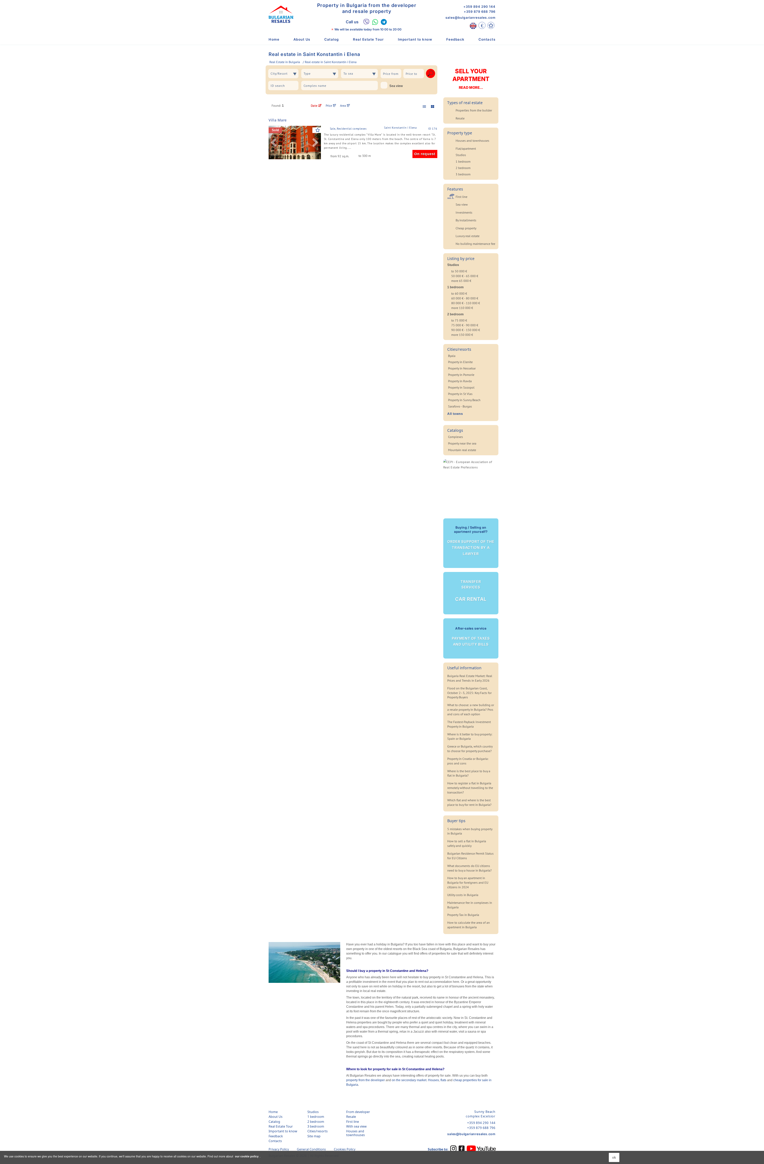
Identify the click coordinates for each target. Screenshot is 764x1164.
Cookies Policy (344, 1149)
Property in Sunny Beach (464, 400)
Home (274, 39)
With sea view (356, 1126)
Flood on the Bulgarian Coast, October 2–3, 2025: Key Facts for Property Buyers (469, 692)
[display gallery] (431, 106)
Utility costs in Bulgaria (462, 895)
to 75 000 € (459, 320)
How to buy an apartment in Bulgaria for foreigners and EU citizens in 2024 (467, 882)
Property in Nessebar (462, 368)
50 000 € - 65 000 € (464, 276)
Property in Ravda (460, 381)
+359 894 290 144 (479, 7)
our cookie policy (247, 1156)
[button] (274, 142)
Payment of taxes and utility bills (471, 636)
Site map (314, 1136)
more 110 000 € (462, 308)
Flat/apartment (466, 149)
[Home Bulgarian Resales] (281, 14)
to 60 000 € (459, 293)
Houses (433, 1080)
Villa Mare (278, 120)
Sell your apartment (470, 78)
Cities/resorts (317, 1131)
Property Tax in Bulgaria (463, 915)
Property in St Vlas (460, 394)
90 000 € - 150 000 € (465, 330)
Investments (464, 212)
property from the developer (365, 1080)
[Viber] (366, 22)
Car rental (470, 591)
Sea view (396, 86)
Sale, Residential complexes (348, 128)
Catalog (331, 39)
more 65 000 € (461, 281)
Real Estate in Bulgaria (284, 62)
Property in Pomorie (461, 375)
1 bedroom (463, 161)
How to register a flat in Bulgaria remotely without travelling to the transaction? (470, 787)
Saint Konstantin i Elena (400, 127)
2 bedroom (463, 168)
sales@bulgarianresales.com (470, 18)
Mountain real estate (462, 450)
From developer (358, 1112)
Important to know (415, 39)
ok (614, 1157)
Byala (451, 356)
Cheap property (466, 228)
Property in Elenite (460, 362)
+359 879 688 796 (479, 12)
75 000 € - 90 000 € (464, 325)
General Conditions (311, 1149)
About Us (301, 39)
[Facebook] (462, 1148)
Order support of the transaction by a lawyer (470, 540)
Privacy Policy (279, 1149)
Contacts (486, 39)
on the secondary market (409, 1080)
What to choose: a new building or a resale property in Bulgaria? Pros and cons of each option (470, 709)
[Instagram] (453, 1148)
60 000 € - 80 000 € (464, 298)
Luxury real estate (467, 236)
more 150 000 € (462, 335)
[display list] (424, 106)
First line (461, 197)
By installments (466, 220)
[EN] (473, 25)
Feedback (455, 39)
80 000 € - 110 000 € (465, 303)
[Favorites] (491, 25)
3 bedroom (463, 174)
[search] (430, 73)
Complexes (455, 437)
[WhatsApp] (375, 22)
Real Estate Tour (368, 39)
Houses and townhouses (472, 141)
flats (443, 1080)
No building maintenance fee (475, 244)
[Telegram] (384, 22)
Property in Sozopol (461, 387)
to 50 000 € (459, 271)
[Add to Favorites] (317, 130)
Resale (460, 118)
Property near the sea (462, 443)
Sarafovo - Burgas (460, 406)
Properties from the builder (474, 110)
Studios (461, 155)
